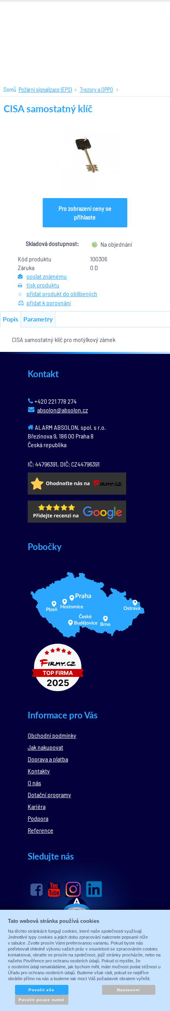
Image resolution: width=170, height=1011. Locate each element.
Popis (10, 319)
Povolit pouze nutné (41, 1000)
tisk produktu (42, 285)
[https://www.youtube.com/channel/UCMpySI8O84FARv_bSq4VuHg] (54, 889)
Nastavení (128, 990)
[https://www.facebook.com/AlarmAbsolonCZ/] (36, 889)
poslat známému (46, 276)
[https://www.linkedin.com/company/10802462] (94, 889)
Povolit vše (41, 990)
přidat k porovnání (48, 302)
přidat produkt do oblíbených (61, 293)
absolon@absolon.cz (62, 410)
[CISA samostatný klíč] (85, 157)
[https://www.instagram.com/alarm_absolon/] (73, 889)
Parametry (38, 319)
